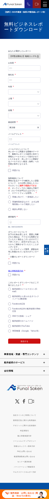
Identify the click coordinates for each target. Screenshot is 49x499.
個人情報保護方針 (24, 436)
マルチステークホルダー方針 (24, 472)
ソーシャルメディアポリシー (24, 441)
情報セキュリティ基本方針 (24, 446)
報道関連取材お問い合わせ (24, 457)
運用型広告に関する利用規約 (24, 420)
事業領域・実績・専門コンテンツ (21, 354)
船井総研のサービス (14, 362)
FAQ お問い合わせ (24, 451)
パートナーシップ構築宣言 (24, 467)
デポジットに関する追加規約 (24, 425)
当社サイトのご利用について (24, 415)
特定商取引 (24, 431)
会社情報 (8, 371)
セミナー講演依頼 (24, 462)
